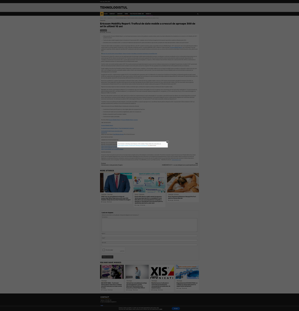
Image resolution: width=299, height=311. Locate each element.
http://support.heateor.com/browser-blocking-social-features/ (133, 145)
